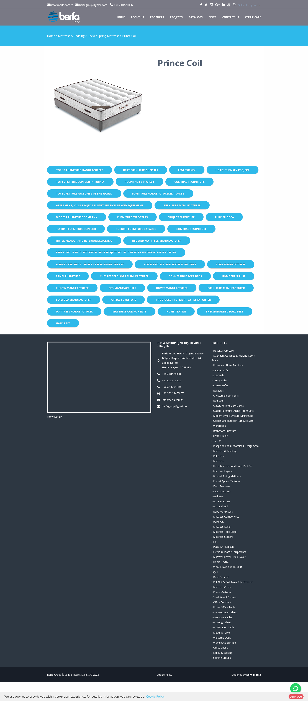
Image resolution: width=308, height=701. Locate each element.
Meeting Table (221, 632)
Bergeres (218, 390)
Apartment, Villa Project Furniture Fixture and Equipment (99, 205)
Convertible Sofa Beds (185, 276)
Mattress (218, 461)
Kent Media (253, 674)
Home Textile (176, 311)
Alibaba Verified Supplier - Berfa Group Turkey (90, 264)
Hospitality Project (139, 181)
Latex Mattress (221, 491)
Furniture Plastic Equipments (229, 552)
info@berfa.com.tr (62, 5)
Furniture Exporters (132, 217)
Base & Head (220, 577)
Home (121, 17)
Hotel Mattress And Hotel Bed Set (232, 466)
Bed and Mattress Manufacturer (156, 240)
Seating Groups (221, 657)
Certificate (253, 17)
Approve (296, 697)
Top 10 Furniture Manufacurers (79, 170)
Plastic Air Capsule (223, 546)
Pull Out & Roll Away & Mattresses (232, 582)
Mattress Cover (221, 587)
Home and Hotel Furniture (227, 365)
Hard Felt (63, 323)
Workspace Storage (224, 642)
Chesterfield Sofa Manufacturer (124, 276)
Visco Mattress (221, 486)
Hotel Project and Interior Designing (84, 240)
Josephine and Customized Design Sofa (235, 446)
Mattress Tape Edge (224, 531)
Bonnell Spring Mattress (226, 476)
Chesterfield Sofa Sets (225, 395)
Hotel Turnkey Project (232, 170)
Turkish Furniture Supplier (76, 229)
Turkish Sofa (224, 217)
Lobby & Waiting (222, 652)
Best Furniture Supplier (140, 170)
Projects (176, 17)
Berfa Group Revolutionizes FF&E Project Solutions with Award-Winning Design (116, 252)
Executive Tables (222, 617)
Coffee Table (220, 436)
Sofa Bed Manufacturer (73, 299)
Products (157, 17)
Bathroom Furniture (224, 431)
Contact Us (230, 17)
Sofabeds (218, 375)
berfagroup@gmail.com (93, 5)
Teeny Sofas (220, 380)
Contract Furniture (189, 181)
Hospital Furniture (223, 350)
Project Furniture (181, 217)
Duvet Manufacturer (172, 288)
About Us (137, 17)
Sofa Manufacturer (230, 264)
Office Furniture (123, 299)
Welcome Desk (221, 637)
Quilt (215, 572)
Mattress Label (221, 526)
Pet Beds (218, 456)
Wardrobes (219, 425)
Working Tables (221, 622)
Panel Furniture (68, 276)
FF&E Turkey (187, 170)
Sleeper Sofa (220, 370)
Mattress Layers (222, 471)
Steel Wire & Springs (224, 597)
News (212, 17)
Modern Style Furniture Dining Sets (232, 415)
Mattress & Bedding (71, 36)
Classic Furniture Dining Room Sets (233, 410)
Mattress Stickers (222, 536)
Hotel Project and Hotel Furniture (170, 264)
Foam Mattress (221, 592)
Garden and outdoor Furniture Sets (232, 420)
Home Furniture (233, 276)
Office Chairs (220, 647)
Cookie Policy (164, 674)
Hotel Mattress (221, 501)
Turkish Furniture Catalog (136, 229)
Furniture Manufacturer (182, 205)
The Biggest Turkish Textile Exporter (183, 299)
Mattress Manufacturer (74, 311)
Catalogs (196, 17)
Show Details (54, 416)
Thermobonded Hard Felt (224, 311)
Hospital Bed (220, 506)
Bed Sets (218, 400)
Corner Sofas (220, 385)
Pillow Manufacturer (72, 288)
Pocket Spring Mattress (104, 36)
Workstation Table (223, 627)
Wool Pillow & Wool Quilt (227, 567)
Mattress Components (129, 311)
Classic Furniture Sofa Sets (228, 405)
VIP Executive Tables (224, 612)
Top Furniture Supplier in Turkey (80, 181)
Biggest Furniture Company (76, 217)
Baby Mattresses (222, 511)
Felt (214, 541)
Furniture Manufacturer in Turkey (158, 193)
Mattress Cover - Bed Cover (228, 557)
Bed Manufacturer (122, 288)
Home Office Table (223, 607)
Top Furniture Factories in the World (84, 193)
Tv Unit (216, 441)
